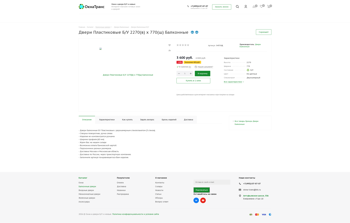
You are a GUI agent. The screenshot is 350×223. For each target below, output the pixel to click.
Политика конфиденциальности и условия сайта (135, 214)
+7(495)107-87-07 (199, 6)
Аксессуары (84, 201)
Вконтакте (196, 200)
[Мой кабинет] (245, 6)
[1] (178, 45)
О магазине (161, 177)
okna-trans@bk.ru (252, 189)
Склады (158, 186)
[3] (183, 45)
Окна (81, 182)
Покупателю (123, 177)
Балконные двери (87, 186)
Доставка (121, 186)
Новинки (121, 190)
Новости (159, 190)
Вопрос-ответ (161, 201)
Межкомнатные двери (89, 194)
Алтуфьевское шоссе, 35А (256, 195)
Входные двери (86, 190)
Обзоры (159, 198)
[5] (188, 45)
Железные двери (87, 198)
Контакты (159, 182)
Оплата (120, 182)
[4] (185, 45)
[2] (180, 45)
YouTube (203, 200)
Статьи (158, 194)
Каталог (83, 177)
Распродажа (123, 194)
